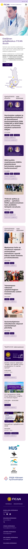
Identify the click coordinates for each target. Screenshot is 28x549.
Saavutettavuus (18, 503)
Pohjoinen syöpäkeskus (10, 543)
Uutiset (12, 263)
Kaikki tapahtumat (19, 347)
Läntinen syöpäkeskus (9, 531)
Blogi (12, 135)
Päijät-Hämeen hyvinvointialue (16, 56)
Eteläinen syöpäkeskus (10, 137)
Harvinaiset (16, 135)
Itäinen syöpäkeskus (9, 525)
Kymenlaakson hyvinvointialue (15, 58)
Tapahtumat (7, 375)
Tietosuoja (8, 503)
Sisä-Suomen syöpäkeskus (11, 140)
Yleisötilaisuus (15, 433)
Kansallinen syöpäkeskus (10, 265)
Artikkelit (7, 135)
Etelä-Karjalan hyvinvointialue (16, 59)
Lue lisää (7, 64)
